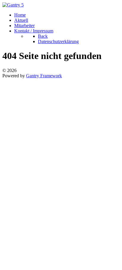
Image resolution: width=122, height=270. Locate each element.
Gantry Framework (44, 75)
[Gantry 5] (13, 4)
